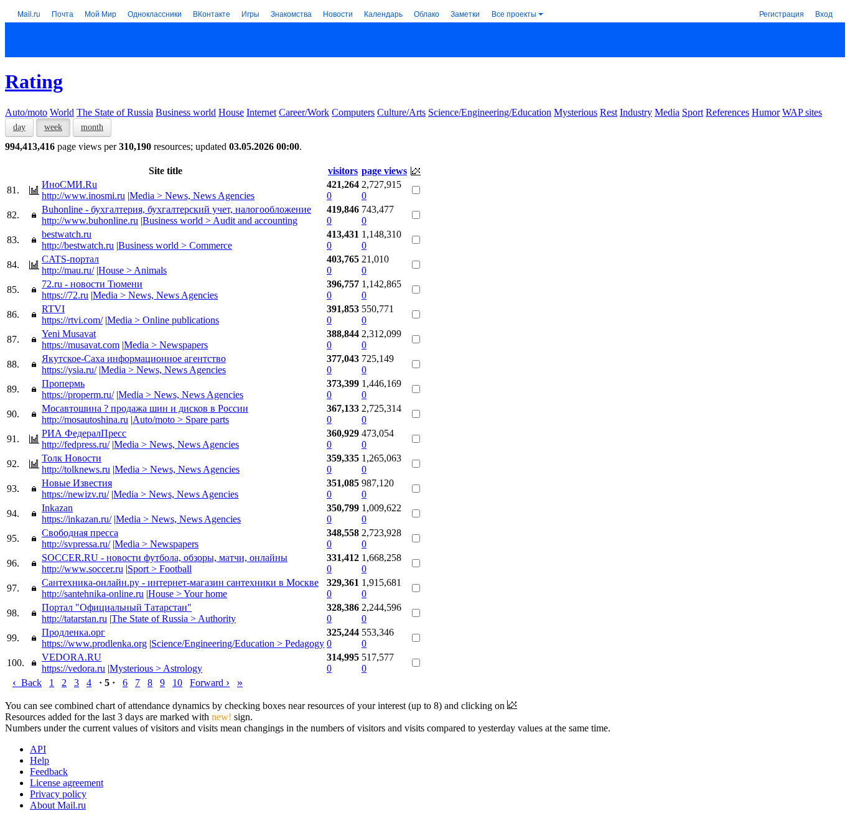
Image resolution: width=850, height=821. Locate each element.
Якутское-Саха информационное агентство (134, 358)
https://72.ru (65, 295)
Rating (34, 81)
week (53, 127)
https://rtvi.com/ (72, 320)
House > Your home (187, 593)
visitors (343, 170)
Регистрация (781, 13)
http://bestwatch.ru (78, 245)
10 (177, 682)
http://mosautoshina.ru (85, 419)
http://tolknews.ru (76, 469)
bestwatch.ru (66, 234)
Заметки (465, 13)
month (92, 127)
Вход (824, 13)
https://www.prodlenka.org (94, 643)
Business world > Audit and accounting (219, 220)
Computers (353, 112)
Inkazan (57, 508)
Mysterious (575, 112)
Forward (210, 682)
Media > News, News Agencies (192, 195)
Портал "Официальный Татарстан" (117, 607)
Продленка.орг (73, 632)
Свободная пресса (80, 532)
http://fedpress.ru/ (76, 444)
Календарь (383, 13)
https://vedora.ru (73, 668)
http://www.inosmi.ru (83, 195)
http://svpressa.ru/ (76, 544)
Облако (426, 13)
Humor (766, 112)
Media (667, 112)
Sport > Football (160, 569)
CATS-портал (70, 259)
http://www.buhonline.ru (90, 220)
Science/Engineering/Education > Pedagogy (237, 643)
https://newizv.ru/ (75, 494)
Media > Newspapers (166, 345)
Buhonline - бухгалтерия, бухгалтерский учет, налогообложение (176, 209)
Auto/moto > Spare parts (181, 419)
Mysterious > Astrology (156, 668)
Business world (186, 112)
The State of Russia (115, 112)
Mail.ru (28, 13)
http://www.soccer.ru (82, 569)
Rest (608, 112)
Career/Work (304, 112)
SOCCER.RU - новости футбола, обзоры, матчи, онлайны (164, 557)
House (231, 112)
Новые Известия (77, 483)
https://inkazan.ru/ (76, 519)
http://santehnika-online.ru (93, 593)
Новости (338, 13)
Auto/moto (26, 112)
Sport (692, 112)
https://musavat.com (80, 345)
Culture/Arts (401, 112)
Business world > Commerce (175, 245)
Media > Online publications (163, 320)
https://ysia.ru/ (69, 369)
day (19, 127)
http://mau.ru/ (68, 270)
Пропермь (63, 383)
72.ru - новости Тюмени (92, 284)
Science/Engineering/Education (489, 112)
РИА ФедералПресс (84, 433)
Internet (261, 112)
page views (384, 170)
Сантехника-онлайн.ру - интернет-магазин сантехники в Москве (180, 582)
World (62, 112)
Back (27, 682)
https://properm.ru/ (78, 394)
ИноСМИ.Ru (69, 184)
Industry (636, 112)
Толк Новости (71, 458)
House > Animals (132, 270)
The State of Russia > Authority (173, 618)
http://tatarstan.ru (74, 618)
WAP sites (802, 112)
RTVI (53, 309)
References (727, 112)
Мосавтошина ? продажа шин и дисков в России (145, 408)
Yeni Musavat (69, 333)
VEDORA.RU (71, 657)
